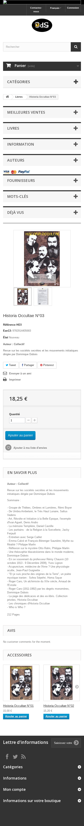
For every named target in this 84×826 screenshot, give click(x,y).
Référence (9, 324)
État (5, 337)
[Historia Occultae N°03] (23, 297)
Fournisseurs (21, 180)
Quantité (14, 414)
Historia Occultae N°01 (18, 705)
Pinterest (48, 365)
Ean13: (7, 330)
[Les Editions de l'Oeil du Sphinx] (42, 25)
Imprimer (15, 379)
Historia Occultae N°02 (58, 705)
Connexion (73, 8)
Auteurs (15, 160)
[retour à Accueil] (7, 97)
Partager (28, 365)
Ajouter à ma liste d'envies (30, 447)
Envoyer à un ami (20, 373)
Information (20, 144)
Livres (19, 96)
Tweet (12, 365)
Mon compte (14, 789)
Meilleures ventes (26, 112)
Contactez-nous (36, 10)
